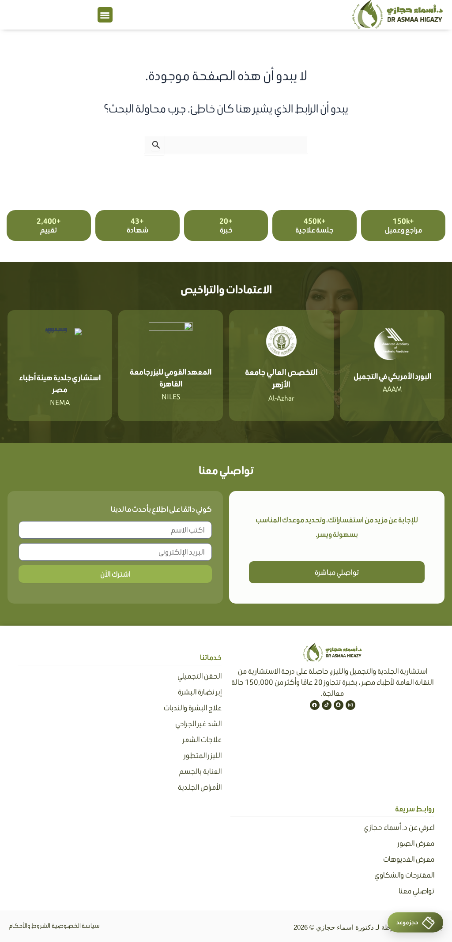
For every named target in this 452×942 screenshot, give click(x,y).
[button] (105, 15)
